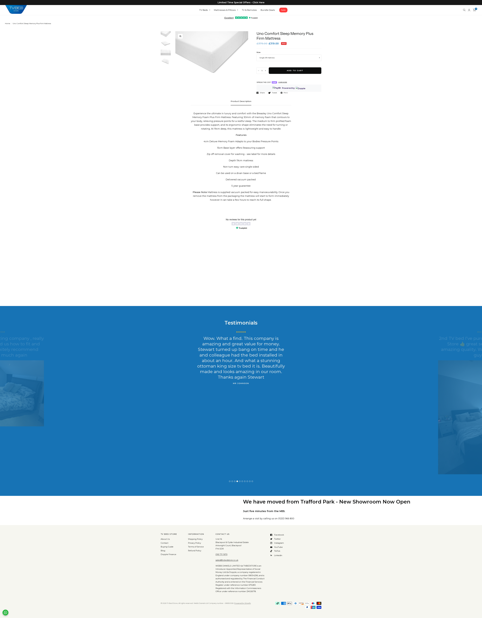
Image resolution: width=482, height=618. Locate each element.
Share (262, 93)
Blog (163, 550)
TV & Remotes (249, 10)
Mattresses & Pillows (225, 10)
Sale (283, 10)
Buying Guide (167, 547)
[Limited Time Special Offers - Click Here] (241, 2)
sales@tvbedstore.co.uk (227, 560)
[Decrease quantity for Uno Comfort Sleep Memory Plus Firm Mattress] (258, 70)
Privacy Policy (194, 543)
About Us (165, 539)
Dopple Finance (168, 554)
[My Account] (469, 10)
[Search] (464, 10)
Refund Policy (194, 550)
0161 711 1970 (221, 554)
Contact (164, 543)
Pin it (286, 93)
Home (7, 23)
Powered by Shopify (242, 603)
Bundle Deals (268, 10)
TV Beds (203, 10)
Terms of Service (196, 547)
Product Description (241, 101)
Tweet (274, 93)
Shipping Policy (195, 539)
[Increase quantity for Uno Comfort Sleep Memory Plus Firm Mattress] (265, 70)
